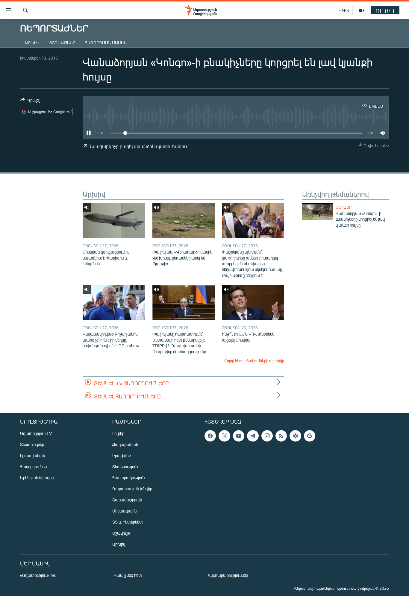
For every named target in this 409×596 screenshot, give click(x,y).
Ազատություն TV (36, 433)
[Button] (30, 101)
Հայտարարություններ (227, 575)
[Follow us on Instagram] (267, 436)
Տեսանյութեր (32, 444)
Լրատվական (32, 455)
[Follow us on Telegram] (252, 436)
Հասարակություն (128, 477)
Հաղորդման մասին (106, 42)
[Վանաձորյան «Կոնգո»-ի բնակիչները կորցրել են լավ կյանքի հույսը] (317, 211)
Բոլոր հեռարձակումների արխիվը (254, 360)
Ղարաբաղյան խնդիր (132, 488)
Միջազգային (124, 510)
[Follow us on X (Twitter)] (224, 436)
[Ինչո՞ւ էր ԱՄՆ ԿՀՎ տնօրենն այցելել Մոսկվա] (253, 302)
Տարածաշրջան (127, 499)
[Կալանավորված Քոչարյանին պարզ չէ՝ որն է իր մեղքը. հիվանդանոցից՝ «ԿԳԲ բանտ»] (114, 302)
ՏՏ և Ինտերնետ (127, 521)
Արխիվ (32, 42)
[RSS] (281, 436)
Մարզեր (344, 207)
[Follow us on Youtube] (238, 436)
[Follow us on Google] (309, 436)
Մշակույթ (121, 533)
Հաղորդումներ (33, 466)
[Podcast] (295, 436)
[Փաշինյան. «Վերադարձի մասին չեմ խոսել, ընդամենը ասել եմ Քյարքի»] (183, 220)
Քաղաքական (125, 444)
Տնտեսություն (125, 466)
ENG (343, 10)
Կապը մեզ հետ (127, 575)
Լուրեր (118, 433)
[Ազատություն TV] (362, 10)
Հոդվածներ (62, 42)
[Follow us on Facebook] (210, 436)
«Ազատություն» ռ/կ (38, 575)
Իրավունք (121, 455)
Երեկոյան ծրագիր (37, 477)
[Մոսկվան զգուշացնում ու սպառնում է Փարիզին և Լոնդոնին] (114, 220)
